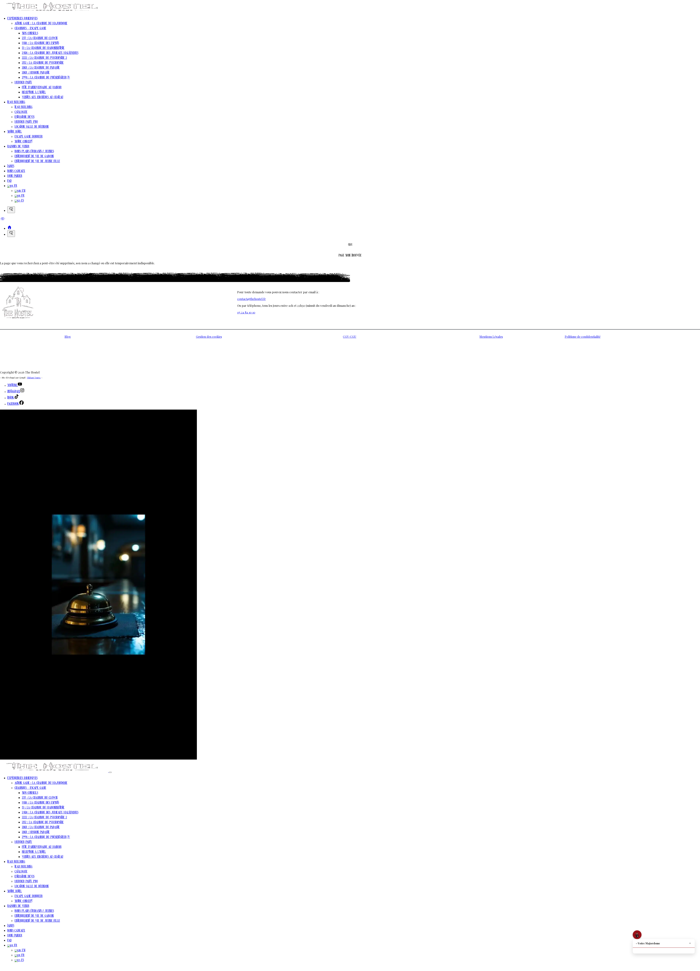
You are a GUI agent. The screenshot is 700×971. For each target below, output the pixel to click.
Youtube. (12, 386)
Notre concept (23, 142)
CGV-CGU (349, 336)
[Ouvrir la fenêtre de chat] (637, 934)
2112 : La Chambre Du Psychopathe (43, 64)
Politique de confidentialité (582, 336)
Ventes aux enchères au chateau (42, 98)
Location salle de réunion (32, 128)
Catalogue (21, 113)
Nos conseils (30, 34)
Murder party (23, 83)
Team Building (16, 103)
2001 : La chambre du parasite (41, 69)
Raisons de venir (18, 147)
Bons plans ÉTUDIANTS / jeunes (34, 152)
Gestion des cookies (209, 336)
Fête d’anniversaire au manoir (41, 88)
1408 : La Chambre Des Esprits (40, 44)
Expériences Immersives (22, 19)
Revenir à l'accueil (15, 270)
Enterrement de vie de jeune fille (37, 162)
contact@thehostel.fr (251, 299)
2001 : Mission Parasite (36, 73)
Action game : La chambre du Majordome (41, 24)
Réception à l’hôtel (34, 93)
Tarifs (10, 167)
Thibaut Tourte (34, 377)
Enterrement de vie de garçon (34, 157)
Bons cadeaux (16, 172)
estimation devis (24, 118)
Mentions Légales (491, 336)
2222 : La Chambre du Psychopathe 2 (44, 59)
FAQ (9, 182)
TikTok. (10, 398)
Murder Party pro (26, 123)
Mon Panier (14, 177)
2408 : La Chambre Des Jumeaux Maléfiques (50, 54)
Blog (68, 336)
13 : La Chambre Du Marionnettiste (43, 49)
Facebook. (13, 405)
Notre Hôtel (14, 133)
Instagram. (13, 392)
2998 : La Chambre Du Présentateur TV (46, 78)
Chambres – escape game (30, 29)
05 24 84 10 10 (246, 312)
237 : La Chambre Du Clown (40, 39)
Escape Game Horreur (28, 137)
